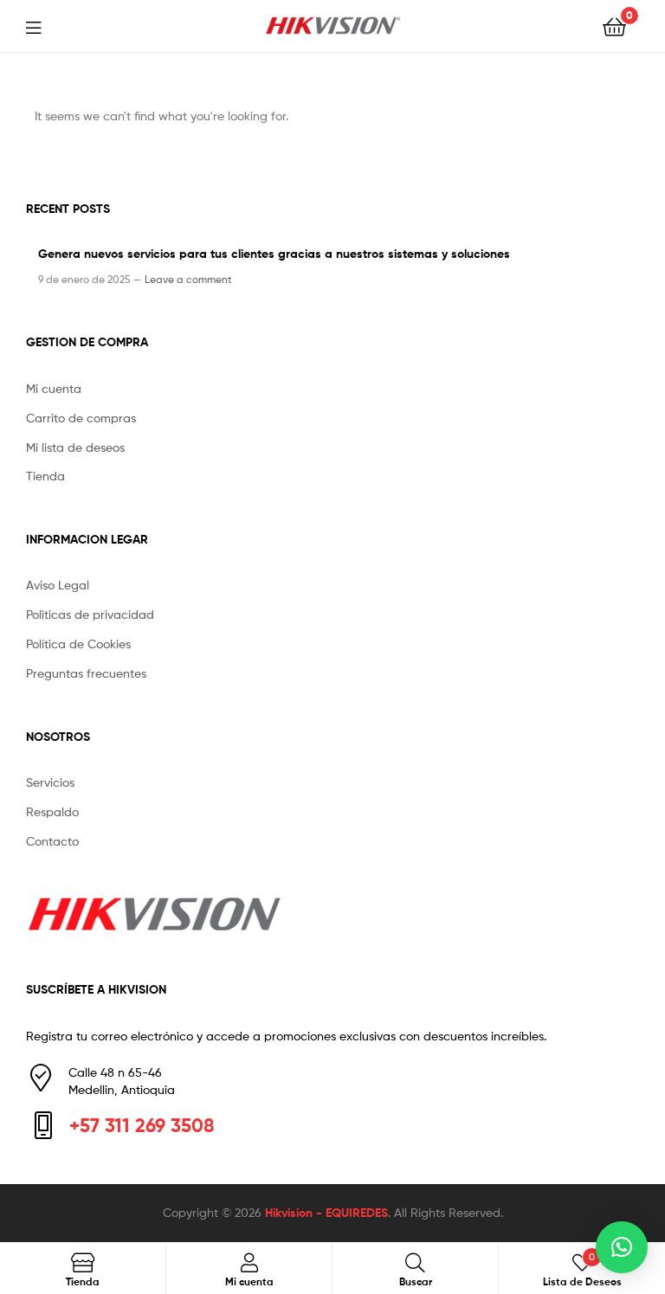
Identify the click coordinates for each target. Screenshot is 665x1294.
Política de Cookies (78, 643)
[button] (622, 1247)
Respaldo (52, 811)
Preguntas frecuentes (86, 673)
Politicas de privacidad (90, 614)
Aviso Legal (57, 584)
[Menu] (44, 26)
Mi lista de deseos (75, 447)
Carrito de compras (81, 417)
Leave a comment (188, 279)
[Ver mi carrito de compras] (614, 25)
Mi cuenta (53, 388)
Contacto (52, 841)
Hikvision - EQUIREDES (326, 1212)
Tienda (45, 475)
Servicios (50, 782)
